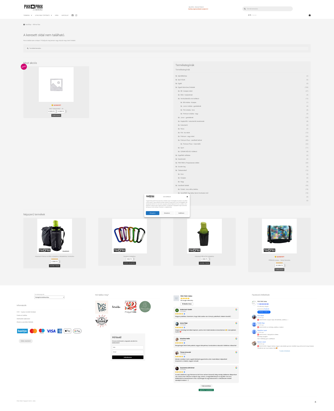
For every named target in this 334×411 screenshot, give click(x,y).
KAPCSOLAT (65, 15)
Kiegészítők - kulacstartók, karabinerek (192, 121)
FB (73, 15)
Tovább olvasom (56, 115)
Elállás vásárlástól (26, 341)
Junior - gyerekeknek (187, 118)
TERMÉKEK (26, 15)
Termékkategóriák (39, 294)
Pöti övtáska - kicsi (189, 110)
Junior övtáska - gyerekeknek (192, 106)
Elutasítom (167, 213)
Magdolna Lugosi (262, 330)
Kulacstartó (184, 125)
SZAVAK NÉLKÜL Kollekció (189, 152)
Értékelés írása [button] (187, 304)
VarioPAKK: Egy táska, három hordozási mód (194, 193)
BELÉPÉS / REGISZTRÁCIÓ (196, 7)
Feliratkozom (128, 357)
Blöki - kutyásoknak (187, 95)
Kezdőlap (28, 25)
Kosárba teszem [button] (54, 266)
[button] (187, 197)
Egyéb (180, 84)
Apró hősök (181, 80)
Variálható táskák (183, 185)
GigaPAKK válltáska (184, 155)
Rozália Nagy (261, 323)
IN (77, 15)
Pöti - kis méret (185, 133)
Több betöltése (206, 386)
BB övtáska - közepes (189, 102)
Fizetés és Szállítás (22, 315)
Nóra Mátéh (260, 316)
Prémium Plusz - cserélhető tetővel (191, 140)
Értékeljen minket (263, 312)
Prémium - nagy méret (187, 136)
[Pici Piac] (102, 313)
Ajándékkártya (182, 76)
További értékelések (284, 351)
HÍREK (56, 15)
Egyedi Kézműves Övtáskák (186, 87)
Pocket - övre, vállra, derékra (189, 189)
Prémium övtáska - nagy (190, 114)
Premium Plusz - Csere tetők (191, 144)
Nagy (182, 182)
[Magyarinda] (131, 313)
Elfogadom (153, 213)
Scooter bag (182, 167)
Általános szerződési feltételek (25, 322)
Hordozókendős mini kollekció (190, 99)
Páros (182, 129)
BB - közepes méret (186, 91)
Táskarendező (182, 170)
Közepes (183, 178)
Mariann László (261, 342)
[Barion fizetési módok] (49, 331)
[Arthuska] (117, 313)
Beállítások (181, 213)
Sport (182, 148)
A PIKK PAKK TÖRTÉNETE (42, 15)
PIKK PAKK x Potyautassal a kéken (188, 163)
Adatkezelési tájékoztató (23, 319)
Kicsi (182, 174)
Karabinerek (182, 159)
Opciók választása (129, 263)
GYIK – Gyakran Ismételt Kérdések (26, 312)
